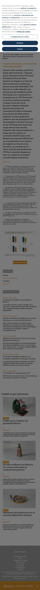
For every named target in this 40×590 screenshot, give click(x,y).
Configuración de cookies (20, 37)
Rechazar (20, 43)
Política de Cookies (23, 31)
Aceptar (20, 49)
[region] (20, 26)
